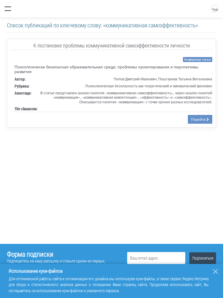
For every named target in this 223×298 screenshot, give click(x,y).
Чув (215, 9)
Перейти (198, 119)
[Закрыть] (215, 271)
